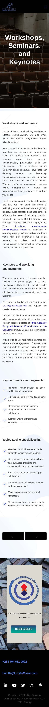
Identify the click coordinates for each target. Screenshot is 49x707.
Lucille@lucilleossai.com (14, 306)
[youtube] (15, 685)
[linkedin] (6, 685)
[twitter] (23, 685)
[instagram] (32, 685)
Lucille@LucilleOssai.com (19, 673)
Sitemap (28, 702)
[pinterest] (41, 685)
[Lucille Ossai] (9, 10)
